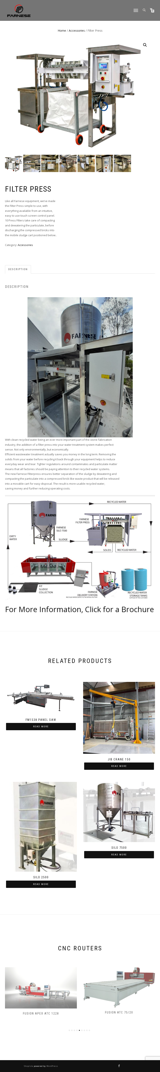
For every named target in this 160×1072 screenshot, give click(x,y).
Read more (41, 726)
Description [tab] (18, 269)
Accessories (77, 30)
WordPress (52, 1066)
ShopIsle (29, 1066)
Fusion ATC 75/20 (119, 1012)
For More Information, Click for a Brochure (79, 609)
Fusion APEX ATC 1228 (41, 1013)
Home (62, 30)
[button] (145, 45)
